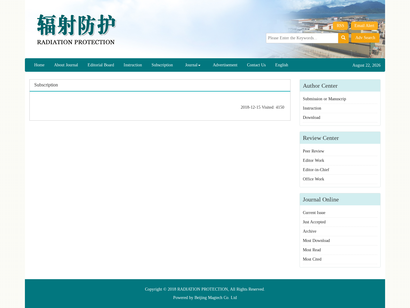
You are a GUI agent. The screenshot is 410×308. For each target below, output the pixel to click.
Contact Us (256, 65)
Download (311, 117)
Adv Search (365, 37)
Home (39, 65)
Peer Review (313, 151)
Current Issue (314, 212)
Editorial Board (101, 65)
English (281, 65)
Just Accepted (314, 222)
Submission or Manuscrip (324, 99)
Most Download (316, 240)
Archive (309, 231)
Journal (191, 65)
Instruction (133, 65)
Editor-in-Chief (316, 170)
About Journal (66, 65)
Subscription (162, 65)
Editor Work (313, 160)
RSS (340, 25)
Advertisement (225, 65)
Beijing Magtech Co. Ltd (215, 297)
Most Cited (312, 259)
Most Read (312, 250)
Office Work (313, 179)
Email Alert (364, 25)
